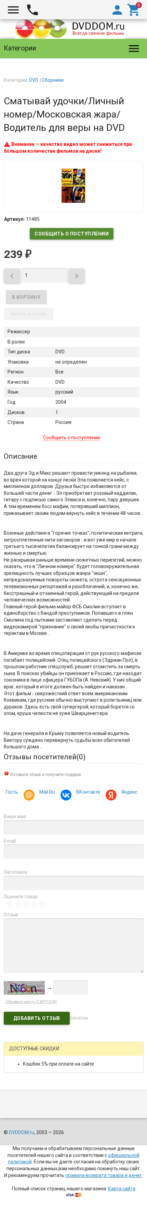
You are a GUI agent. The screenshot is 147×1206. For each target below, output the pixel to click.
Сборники (53, 80)
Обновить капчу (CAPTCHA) (31, 1001)
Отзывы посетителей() (44, 757)
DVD (33, 80)
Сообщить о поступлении (72, 233)
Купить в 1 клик (28, 314)
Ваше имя (15, 816)
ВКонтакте (88, 792)
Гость (12, 792)
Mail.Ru (47, 792)
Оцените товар (21, 896)
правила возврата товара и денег (103, 1175)
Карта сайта (121, 1188)
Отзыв (11, 914)
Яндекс (129, 792)
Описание (20, 456)
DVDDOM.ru (21, 1132)
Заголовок (15, 872)
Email (10, 841)
